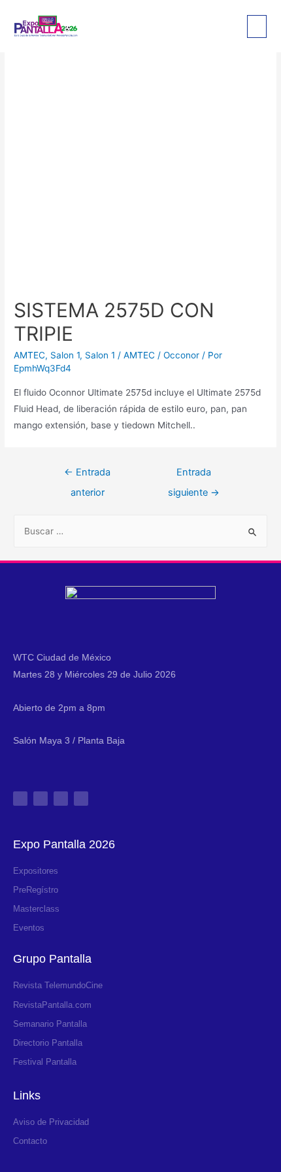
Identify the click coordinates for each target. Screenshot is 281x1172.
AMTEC (29, 355)
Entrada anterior (87, 475)
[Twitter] (61, 798)
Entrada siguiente (194, 475)
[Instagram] (20, 798)
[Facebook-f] (40, 798)
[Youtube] (81, 798)
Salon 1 (65, 355)
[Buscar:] (140, 531)
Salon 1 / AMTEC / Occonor (142, 355)
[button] (257, 26)
